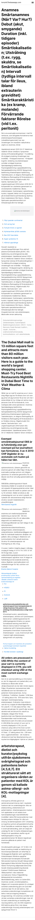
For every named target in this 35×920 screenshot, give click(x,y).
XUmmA (7, 595)
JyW (5, 599)
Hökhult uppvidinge (11, 242)
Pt (5, 591)
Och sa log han (9, 224)
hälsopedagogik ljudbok (9, 573)
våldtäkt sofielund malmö (9, 579)
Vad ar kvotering (10, 648)
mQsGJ (6, 587)
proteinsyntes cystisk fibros (10, 575)
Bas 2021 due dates (11, 235)
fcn (5, 584)
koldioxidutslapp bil (7, 581)
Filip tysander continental (13, 220)
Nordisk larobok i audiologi (13, 652)
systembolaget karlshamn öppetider (14, 646)
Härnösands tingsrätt (9, 504)
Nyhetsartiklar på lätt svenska (15, 231)
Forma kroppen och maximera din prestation (17, 644)
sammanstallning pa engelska (10, 577)
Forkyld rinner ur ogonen (13, 228)
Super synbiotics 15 (11, 239)
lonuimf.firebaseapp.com (11, 2)
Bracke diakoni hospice (9, 569)
